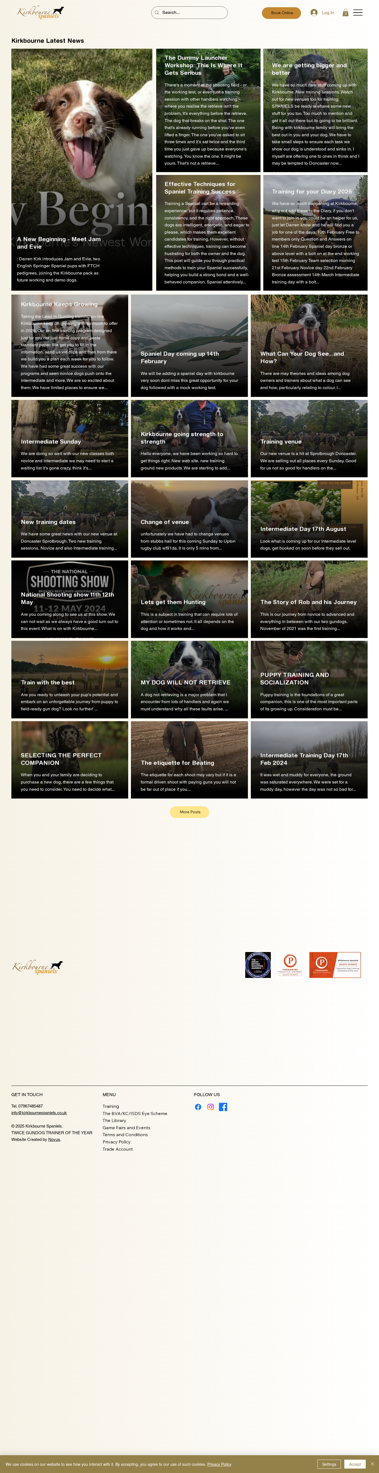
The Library (114, 1120)
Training (111, 1106)
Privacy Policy (117, 1142)
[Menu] (358, 13)
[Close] (372, 1464)
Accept (355, 1464)
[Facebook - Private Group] (223, 1107)
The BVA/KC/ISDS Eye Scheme (135, 1113)
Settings (329, 1464)
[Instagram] (210, 1107)
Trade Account (118, 1149)
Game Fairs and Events (126, 1127)
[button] (345, 12)
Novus (54, 1139)
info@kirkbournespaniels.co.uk (39, 1112)
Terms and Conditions (125, 1134)
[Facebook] (198, 1107)
